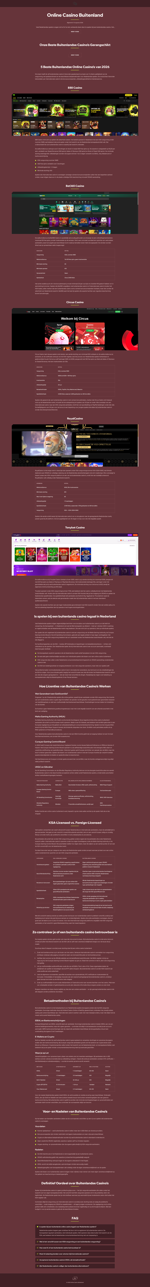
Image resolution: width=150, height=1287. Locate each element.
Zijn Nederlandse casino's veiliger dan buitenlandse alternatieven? (64, 1266)
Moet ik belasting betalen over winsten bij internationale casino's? (64, 1254)
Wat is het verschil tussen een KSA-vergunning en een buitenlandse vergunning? (69, 1242)
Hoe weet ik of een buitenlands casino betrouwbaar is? (60, 1248)
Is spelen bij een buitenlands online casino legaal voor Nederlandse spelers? (67, 1227)
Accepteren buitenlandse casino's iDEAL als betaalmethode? (62, 1260)
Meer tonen (75, 31)
